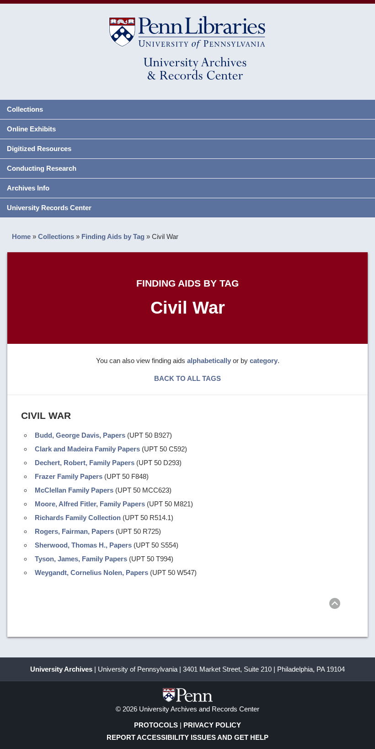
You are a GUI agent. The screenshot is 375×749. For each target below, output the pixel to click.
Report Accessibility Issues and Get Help (187, 737)
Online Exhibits (31, 129)
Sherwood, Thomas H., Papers (83, 545)
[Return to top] (334, 605)
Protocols (156, 725)
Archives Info (28, 188)
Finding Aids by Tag (113, 236)
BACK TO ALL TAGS (187, 378)
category (264, 360)
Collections (25, 109)
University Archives (61, 669)
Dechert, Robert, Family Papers (84, 463)
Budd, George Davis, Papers (80, 435)
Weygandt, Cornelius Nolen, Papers (91, 572)
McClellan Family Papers (74, 490)
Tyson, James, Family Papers (81, 559)
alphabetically (209, 360)
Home (21, 236)
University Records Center (49, 208)
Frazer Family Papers (68, 476)
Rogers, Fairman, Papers (74, 531)
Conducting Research (41, 168)
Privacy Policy (212, 725)
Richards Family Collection (78, 517)
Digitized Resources (39, 148)
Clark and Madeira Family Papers (87, 449)
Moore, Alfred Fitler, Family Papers (90, 504)
